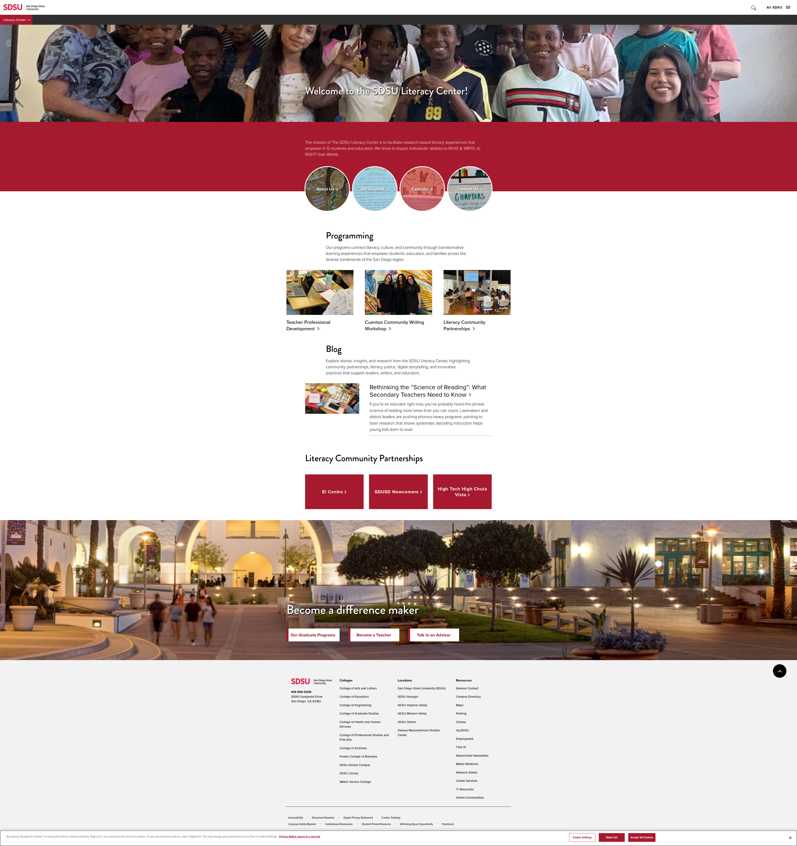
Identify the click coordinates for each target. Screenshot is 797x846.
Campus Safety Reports (302, 824)
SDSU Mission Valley (412, 713)
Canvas (461, 722)
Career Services (466, 780)
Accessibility (295, 817)
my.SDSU (462, 730)
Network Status (466, 772)
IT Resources (465, 789)
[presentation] (345, 680)
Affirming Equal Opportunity (416, 824)
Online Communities (470, 797)
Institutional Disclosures (339, 824)
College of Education (354, 696)
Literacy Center (14, 19)
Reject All (611, 837)
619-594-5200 (301, 692)
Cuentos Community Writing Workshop (394, 325)
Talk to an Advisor (433, 635)
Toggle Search (754, 7)
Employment (464, 739)
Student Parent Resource (376, 824)
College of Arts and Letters (358, 688)
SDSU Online (407, 722)
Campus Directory (468, 696)
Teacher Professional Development (308, 325)
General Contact (467, 688)
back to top (779, 671)
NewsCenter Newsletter (472, 755)
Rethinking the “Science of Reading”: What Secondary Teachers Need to (428, 391)
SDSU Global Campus (355, 765)
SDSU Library (349, 773)
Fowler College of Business (358, 756)
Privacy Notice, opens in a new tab (299, 837)
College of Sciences (353, 748)
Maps (459, 705)
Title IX (461, 747)
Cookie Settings (391, 817)
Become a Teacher (374, 635)
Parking (461, 713)
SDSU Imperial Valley (412, 705)
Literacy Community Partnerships (464, 325)
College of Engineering (355, 705)
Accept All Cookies (642, 837)
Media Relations (467, 764)
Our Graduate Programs (313, 635)
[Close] (790, 837)
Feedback (448, 824)
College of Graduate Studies (359, 713)
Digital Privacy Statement (358, 817)
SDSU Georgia (408, 696)
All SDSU (774, 7)
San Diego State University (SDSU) (422, 688)
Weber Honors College (355, 782)
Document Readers (323, 817)
